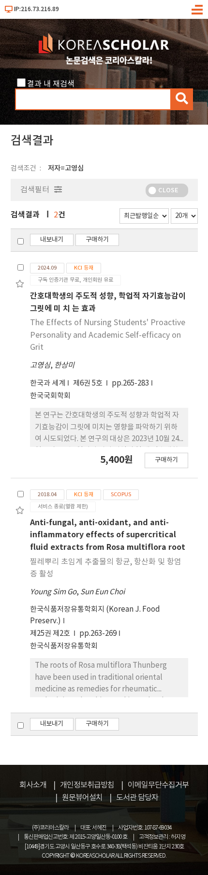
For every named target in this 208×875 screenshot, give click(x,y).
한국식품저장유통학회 (64, 646)
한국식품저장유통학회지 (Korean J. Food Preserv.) (95, 615)
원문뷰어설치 (82, 797)
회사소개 (32, 785)
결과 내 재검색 (50, 84)
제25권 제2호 (51, 634)
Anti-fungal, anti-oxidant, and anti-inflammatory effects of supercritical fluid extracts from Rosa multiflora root (107, 535)
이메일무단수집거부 (158, 785)
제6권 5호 (88, 383)
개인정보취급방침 (87, 785)
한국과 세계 (47, 383)
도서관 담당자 (137, 797)
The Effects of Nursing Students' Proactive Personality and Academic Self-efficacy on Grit (107, 335)
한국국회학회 (50, 396)
